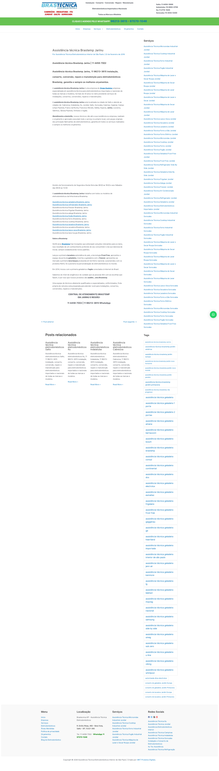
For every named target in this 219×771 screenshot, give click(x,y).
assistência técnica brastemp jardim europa (158, 355)
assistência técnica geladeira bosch (159, 440)
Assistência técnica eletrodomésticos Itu (77, 346)
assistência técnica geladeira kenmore (159, 573)
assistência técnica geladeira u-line (159, 653)
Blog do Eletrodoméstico (51, 740)
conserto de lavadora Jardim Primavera (159, 697)
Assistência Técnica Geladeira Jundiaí (159, 202)
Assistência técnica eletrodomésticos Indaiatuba (99, 346)
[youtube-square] (157, 717)
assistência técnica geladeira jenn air (159, 564)
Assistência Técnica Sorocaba (160, 738)
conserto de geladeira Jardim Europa (158, 683)
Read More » (50, 384)
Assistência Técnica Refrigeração (161, 749)
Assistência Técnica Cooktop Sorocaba (159, 312)
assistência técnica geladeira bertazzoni (159, 431)
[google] (154, 717)
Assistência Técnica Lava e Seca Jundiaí (160, 119)
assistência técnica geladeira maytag (159, 600)
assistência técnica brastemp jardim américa (160, 348)
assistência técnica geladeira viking (159, 662)
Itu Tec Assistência (155, 747)
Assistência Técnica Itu (157, 721)
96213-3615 (119, 21)
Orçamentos (46, 734)
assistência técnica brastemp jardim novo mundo (160, 369)
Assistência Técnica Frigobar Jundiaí (158, 179)
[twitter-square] (152, 717)
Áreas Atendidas (47, 728)
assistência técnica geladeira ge (159, 529)
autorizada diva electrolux (156, 678)
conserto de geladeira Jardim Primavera (160, 688)
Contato (44, 737)
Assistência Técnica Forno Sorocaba (158, 316)
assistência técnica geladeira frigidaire (159, 502)
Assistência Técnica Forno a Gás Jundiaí (160, 130)
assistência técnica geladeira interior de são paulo (159, 556)
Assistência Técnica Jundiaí (159, 724)
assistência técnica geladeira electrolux (159, 484)
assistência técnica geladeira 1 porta (160, 404)
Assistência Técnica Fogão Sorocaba (158, 320)
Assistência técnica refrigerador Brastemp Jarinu (72, 205)
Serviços (44, 723)
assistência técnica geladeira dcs (159, 476)
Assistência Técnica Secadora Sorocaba (160, 289)
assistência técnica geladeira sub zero (159, 644)
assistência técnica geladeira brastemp (159, 449)
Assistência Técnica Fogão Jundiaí (157, 150)
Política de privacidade (50, 731)
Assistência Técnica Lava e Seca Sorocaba (161, 286)
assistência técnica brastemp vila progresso (157, 391)
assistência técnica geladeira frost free (159, 511)
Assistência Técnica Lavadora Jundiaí (159, 127)
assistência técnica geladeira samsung (159, 618)
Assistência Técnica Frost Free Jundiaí (159, 161)
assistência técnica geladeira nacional (159, 609)
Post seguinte (130, 322)
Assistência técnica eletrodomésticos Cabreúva (122, 346)
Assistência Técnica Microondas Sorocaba (161, 308)
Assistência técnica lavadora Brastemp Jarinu (70, 224)
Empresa (44, 720)
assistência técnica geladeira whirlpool (159, 671)
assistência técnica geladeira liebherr (159, 591)
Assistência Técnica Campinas (160, 732)
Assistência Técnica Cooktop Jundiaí (158, 142)
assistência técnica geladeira (159, 397)
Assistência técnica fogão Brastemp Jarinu (69, 216)
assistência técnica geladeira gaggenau (159, 520)
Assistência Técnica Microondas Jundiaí (160, 138)
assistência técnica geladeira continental (159, 467)
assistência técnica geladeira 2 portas (160, 413)
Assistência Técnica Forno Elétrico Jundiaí (161, 134)
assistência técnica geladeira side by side (159, 627)
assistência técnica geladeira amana (159, 422)
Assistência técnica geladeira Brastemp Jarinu (71, 202)
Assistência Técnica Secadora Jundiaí (159, 123)
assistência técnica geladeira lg (159, 582)
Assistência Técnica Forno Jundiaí (157, 146)
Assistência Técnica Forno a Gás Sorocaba (161, 297)
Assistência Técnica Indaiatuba (160, 735)
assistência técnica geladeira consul (159, 458)
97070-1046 (138, 21)
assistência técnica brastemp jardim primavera (157, 383)
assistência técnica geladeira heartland (159, 538)
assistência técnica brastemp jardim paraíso (158, 376)
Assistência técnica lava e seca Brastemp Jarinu (71, 230)
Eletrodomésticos (48, 726)
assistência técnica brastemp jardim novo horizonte (160, 362)
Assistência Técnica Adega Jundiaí (158, 183)
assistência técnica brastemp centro (158, 342)
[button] (102, 29)
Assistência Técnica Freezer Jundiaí (158, 187)
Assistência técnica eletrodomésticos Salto (54, 346)
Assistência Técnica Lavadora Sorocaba (160, 293)
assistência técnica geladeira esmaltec (159, 493)
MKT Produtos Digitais (146, 760)
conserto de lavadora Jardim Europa (158, 692)
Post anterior (47, 322)
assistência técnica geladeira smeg (159, 636)
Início (43, 717)
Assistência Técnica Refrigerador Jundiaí (160, 198)
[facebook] (149, 717)
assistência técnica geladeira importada (159, 547)
